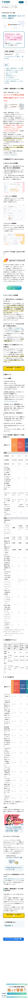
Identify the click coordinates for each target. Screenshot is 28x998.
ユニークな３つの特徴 (12, 72)
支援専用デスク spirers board (14, 70)
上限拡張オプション (11, 75)
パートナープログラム (11, 154)
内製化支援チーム (9, 925)
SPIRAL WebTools (14, 330)
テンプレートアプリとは (12, 79)
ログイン (21, 2)
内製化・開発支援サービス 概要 (14, 68)
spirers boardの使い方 (14, 288)
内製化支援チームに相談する (14, 367)
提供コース (11, 43)
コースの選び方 (10, 77)
